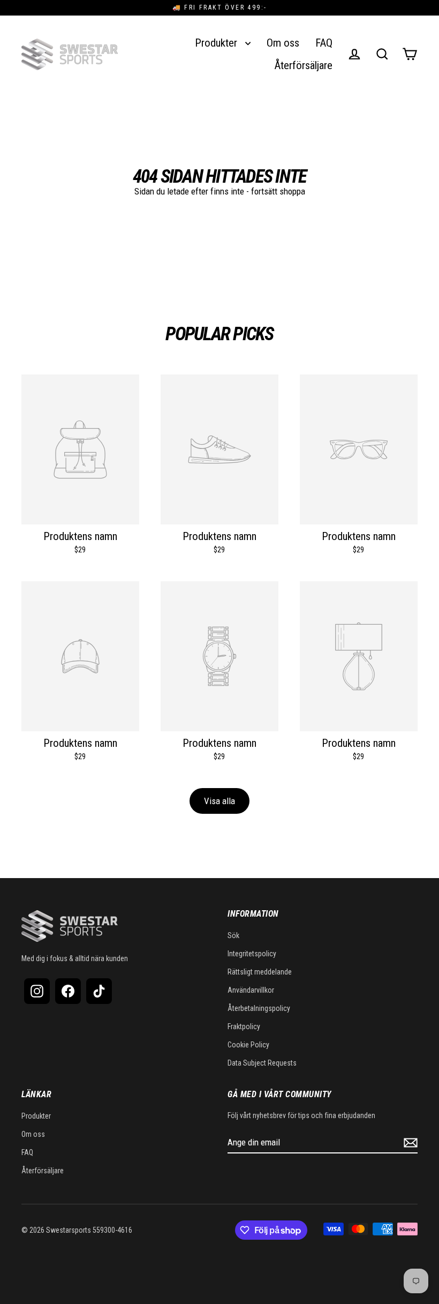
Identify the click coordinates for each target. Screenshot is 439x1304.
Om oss (283, 42)
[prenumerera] (409, 1142)
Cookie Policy (248, 1044)
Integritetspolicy (252, 953)
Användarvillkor (251, 990)
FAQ (323, 42)
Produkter (217, 42)
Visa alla (219, 801)
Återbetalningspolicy (259, 1008)
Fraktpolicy (244, 1026)
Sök (233, 935)
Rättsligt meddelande (260, 972)
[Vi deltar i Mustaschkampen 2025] (145, 54)
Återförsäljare (303, 65)
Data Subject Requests (262, 1063)
